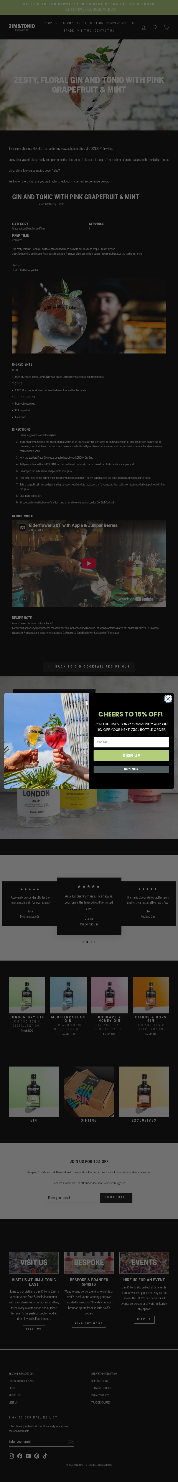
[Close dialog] (168, 699)
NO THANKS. (131, 769)
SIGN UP (131, 755)
